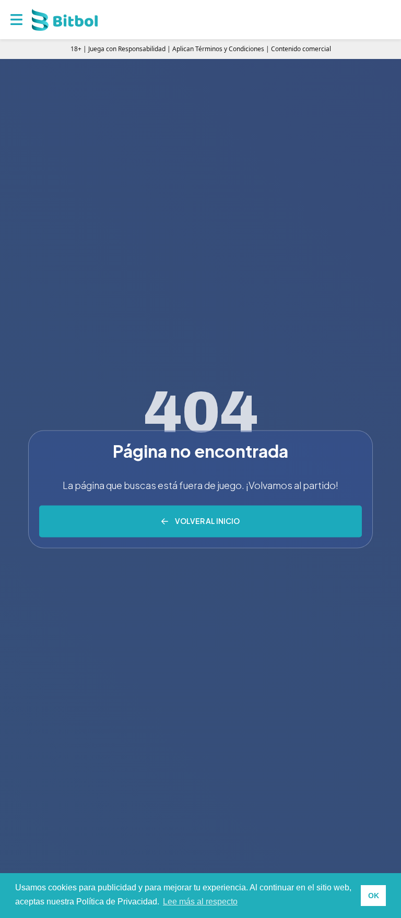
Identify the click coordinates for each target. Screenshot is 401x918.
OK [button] (373, 895)
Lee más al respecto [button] (200, 901)
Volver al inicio (207, 521)
